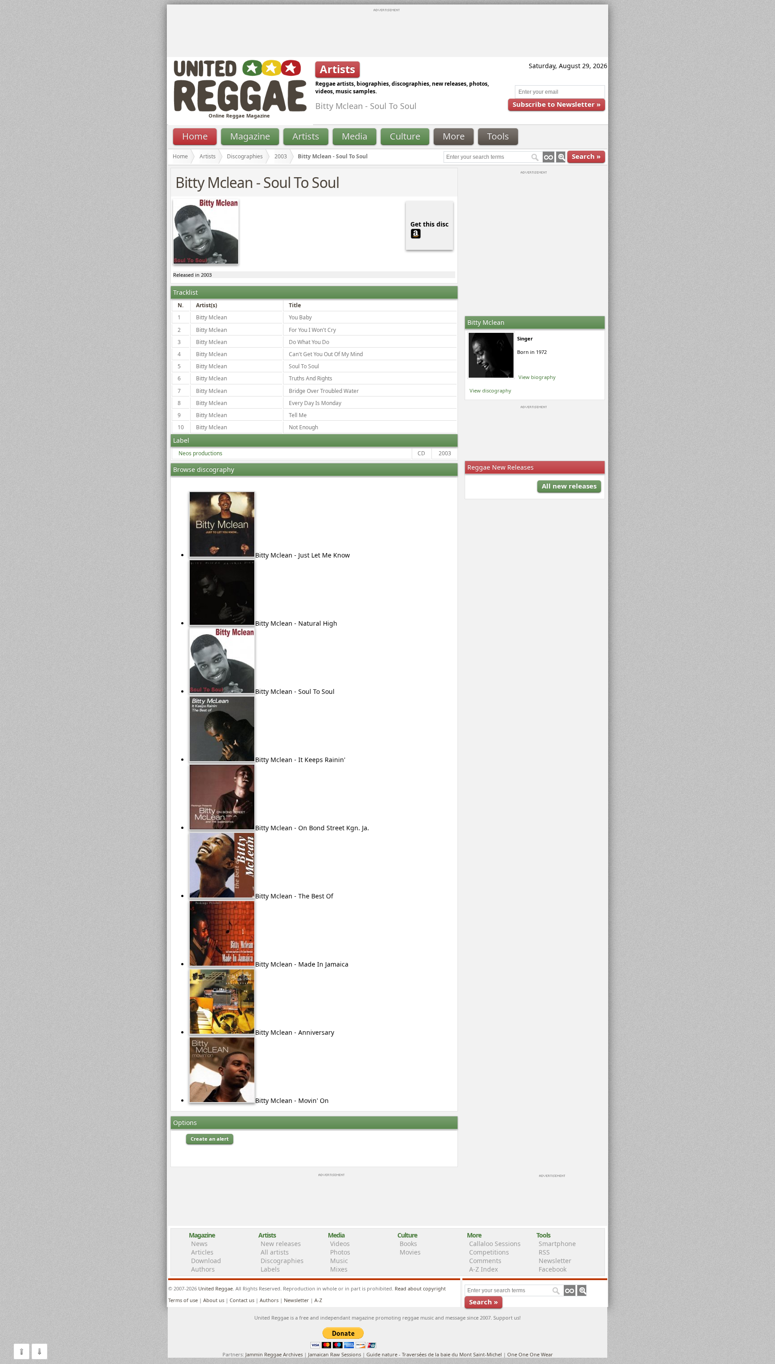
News (199, 1243)
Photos (340, 1252)
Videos (340, 1243)
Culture (405, 136)
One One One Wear (530, 1354)
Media (354, 136)
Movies (410, 1252)
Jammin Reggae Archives (274, 1354)
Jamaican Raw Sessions (334, 1354)
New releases (281, 1243)
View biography (537, 377)
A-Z (318, 1300)
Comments (485, 1260)
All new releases (569, 485)
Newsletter (555, 1260)
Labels (270, 1269)
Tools (498, 136)
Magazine (250, 136)
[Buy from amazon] (415, 232)
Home (195, 136)
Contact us (242, 1300)
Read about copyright (420, 1288)
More (454, 136)
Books (408, 1243)
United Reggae (215, 1288)
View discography (490, 390)
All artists (275, 1252)
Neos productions (200, 453)
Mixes (339, 1269)
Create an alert (210, 1138)
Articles (202, 1252)
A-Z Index (483, 1269)
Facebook (552, 1269)
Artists (305, 136)
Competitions (489, 1252)
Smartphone (557, 1243)
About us (213, 1300)
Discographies (245, 156)
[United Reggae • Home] (240, 109)
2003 (280, 156)
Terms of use (183, 1300)
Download (206, 1260)
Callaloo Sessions (495, 1243)
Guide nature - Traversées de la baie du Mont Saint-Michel (434, 1354)
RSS (544, 1252)
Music (339, 1260)
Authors (203, 1269)
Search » (586, 156)
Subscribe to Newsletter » (557, 104)
